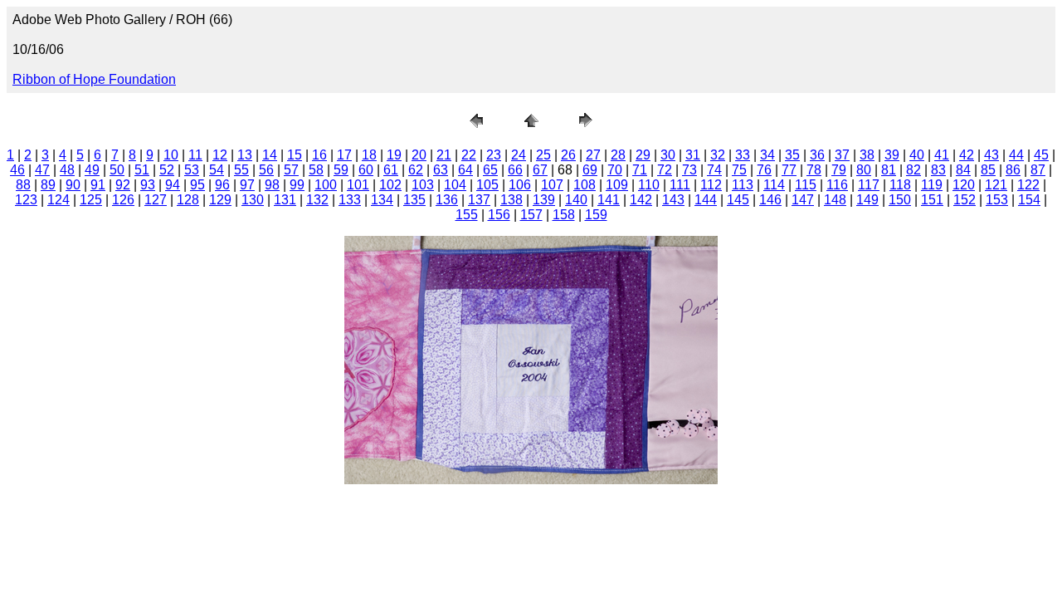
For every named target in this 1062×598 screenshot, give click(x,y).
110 (649, 185)
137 (479, 200)
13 (244, 155)
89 (48, 185)
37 (842, 155)
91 (97, 185)
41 (941, 155)
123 (26, 200)
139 (544, 200)
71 (639, 170)
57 (291, 170)
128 (188, 200)
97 (247, 185)
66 (515, 170)
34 (767, 155)
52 (166, 170)
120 (963, 185)
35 (792, 155)
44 (1016, 155)
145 (738, 200)
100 (325, 185)
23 (493, 155)
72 (664, 170)
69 (589, 170)
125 (91, 200)
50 (117, 170)
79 (838, 170)
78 (813, 170)
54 (216, 170)
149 (867, 200)
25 (543, 155)
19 (394, 155)
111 (680, 185)
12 (219, 155)
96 (222, 185)
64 (465, 170)
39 (891, 155)
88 (23, 185)
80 (863, 170)
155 (466, 215)
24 (518, 155)
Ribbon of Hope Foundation (94, 79)
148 (835, 200)
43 (991, 155)
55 (241, 170)
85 (988, 170)
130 (252, 200)
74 (714, 170)
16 (319, 155)
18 (369, 155)
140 (576, 200)
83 (938, 170)
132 (317, 200)
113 (742, 185)
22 (468, 155)
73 (689, 170)
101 (358, 185)
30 (667, 155)
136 (447, 200)
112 (711, 185)
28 (618, 155)
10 (170, 155)
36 (817, 155)
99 (297, 185)
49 (92, 170)
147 (803, 200)
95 (197, 185)
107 (552, 185)
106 (520, 185)
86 (1013, 170)
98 (272, 185)
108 (584, 185)
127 (155, 200)
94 (172, 185)
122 (1028, 185)
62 (415, 170)
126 (123, 200)
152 (964, 200)
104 (455, 185)
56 (266, 170)
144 (705, 200)
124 (58, 200)
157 (531, 215)
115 (805, 185)
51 (141, 170)
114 (774, 185)
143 (673, 200)
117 (868, 185)
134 (382, 200)
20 (419, 155)
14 (269, 155)
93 (147, 185)
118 (900, 185)
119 (932, 185)
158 (564, 215)
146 (770, 200)
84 (963, 170)
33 (742, 155)
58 (316, 170)
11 (195, 155)
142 (641, 200)
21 (443, 155)
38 (867, 155)
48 (67, 170)
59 (341, 170)
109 (617, 185)
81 (888, 170)
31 (692, 155)
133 (350, 200)
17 (344, 155)
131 (285, 200)
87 (1037, 170)
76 (764, 170)
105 (487, 185)
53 (191, 170)
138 (511, 200)
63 (440, 170)
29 (643, 155)
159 (596, 215)
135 (414, 200)
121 (996, 185)
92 (122, 185)
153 (997, 200)
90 (73, 185)
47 (42, 170)
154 (1029, 200)
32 (717, 155)
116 (837, 185)
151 (932, 200)
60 (365, 170)
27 (593, 155)
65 (490, 170)
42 (966, 155)
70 (614, 170)
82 (913, 170)
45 (1041, 155)
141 (608, 200)
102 (390, 185)
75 (739, 170)
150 (900, 200)
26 (568, 155)
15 (294, 155)
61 (390, 170)
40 (916, 155)
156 (499, 215)
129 (220, 200)
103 (423, 185)
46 (17, 170)
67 (540, 170)
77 (789, 170)
